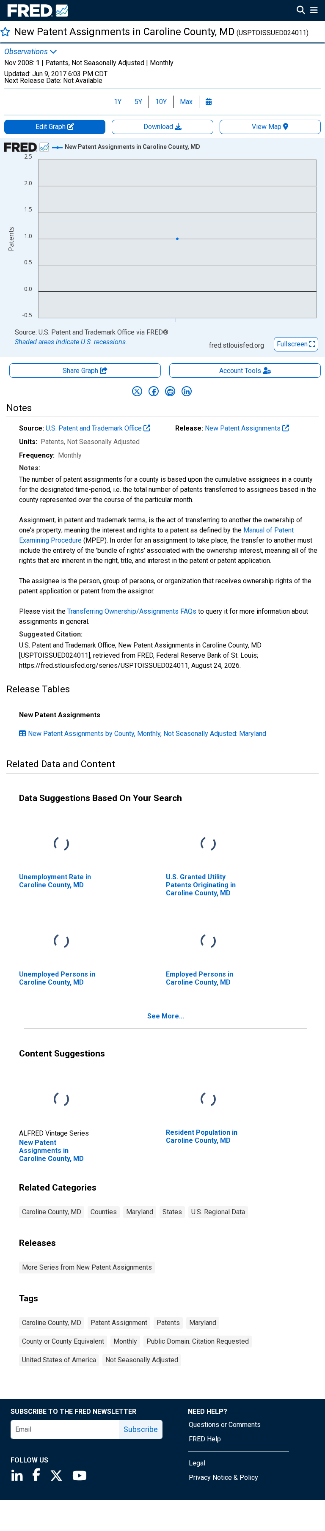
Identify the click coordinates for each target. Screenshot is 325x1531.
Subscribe (141, 1429)
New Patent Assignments (243, 428)
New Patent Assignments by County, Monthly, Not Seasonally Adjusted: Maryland (147, 734)
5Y (138, 102)
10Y (161, 102)
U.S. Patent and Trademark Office (94, 428)
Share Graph (81, 371)
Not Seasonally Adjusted (141, 1360)
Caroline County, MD (51, 1212)
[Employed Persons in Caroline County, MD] (208, 941)
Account (240, 371)
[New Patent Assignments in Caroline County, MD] (61, 1099)
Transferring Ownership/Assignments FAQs (131, 611)
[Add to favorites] (5, 31)
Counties (104, 1212)
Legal (197, 1463)
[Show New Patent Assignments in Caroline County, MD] (132, 146)
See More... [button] (165, 1016)
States (172, 1212)
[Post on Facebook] (154, 391)
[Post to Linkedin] (187, 391)
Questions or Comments (225, 1425)
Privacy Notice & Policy (223, 1477)
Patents (168, 1323)
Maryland (139, 1212)
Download (159, 127)
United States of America (59, 1360)
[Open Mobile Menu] (314, 11)
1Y (117, 102)
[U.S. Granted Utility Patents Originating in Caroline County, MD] (208, 844)
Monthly (125, 1341)
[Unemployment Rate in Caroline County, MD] (61, 844)
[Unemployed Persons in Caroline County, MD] (61, 941)
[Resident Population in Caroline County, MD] (208, 1099)
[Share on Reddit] (170, 391)
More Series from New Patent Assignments (87, 1267)
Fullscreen (293, 344)
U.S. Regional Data (218, 1212)
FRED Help (205, 1439)
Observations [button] (27, 51)
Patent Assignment (119, 1323)
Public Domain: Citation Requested (197, 1341)
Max (186, 102)
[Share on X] (137, 391)
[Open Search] (301, 11)
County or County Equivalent (63, 1341)
